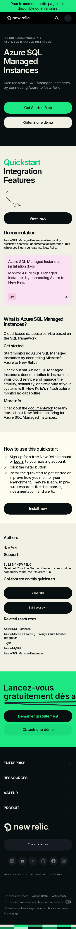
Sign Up (16, 457)
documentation (40, 408)
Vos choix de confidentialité (47, 902)
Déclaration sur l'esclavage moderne (25, 908)
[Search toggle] (56, 18)
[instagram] (63, 860)
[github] (43, 860)
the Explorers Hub (39, 572)
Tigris (7, 643)
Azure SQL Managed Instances (24, 653)
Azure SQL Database (17, 629)
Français (12, 913)
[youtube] (22, 860)
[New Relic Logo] (18, 18)
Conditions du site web (17, 902)
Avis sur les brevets (59, 908)
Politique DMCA (39, 896)
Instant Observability (21, 38)
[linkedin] (12, 860)
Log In (19, 461)
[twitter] (32, 860)
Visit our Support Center (34, 568)
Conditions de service (16, 896)
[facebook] (53, 860)
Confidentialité (59, 896)
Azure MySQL (13, 648)
